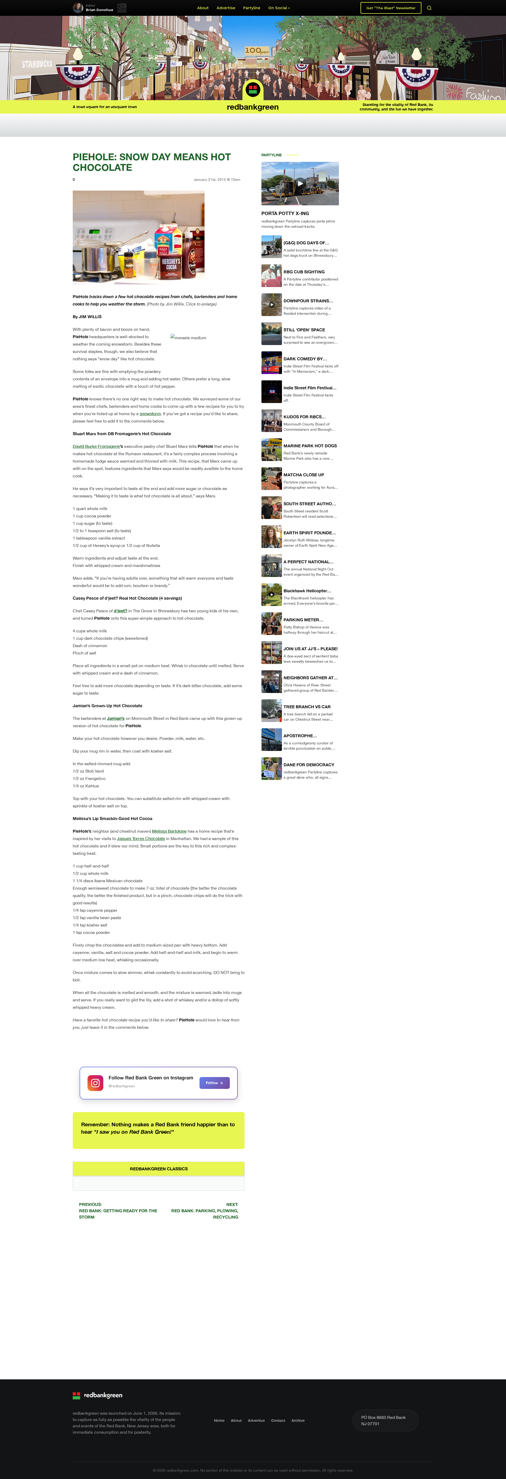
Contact (278, 1420)
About (203, 8)
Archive (298, 1420)
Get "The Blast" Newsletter (391, 8)
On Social (277, 8)
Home (219, 1420)
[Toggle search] (429, 8)
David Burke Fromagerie (96, 446)
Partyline (251, 8)
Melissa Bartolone (169, 830)
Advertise (226, 8)
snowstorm (150, 413)
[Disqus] (159, 1299)
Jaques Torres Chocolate (141, 838)
